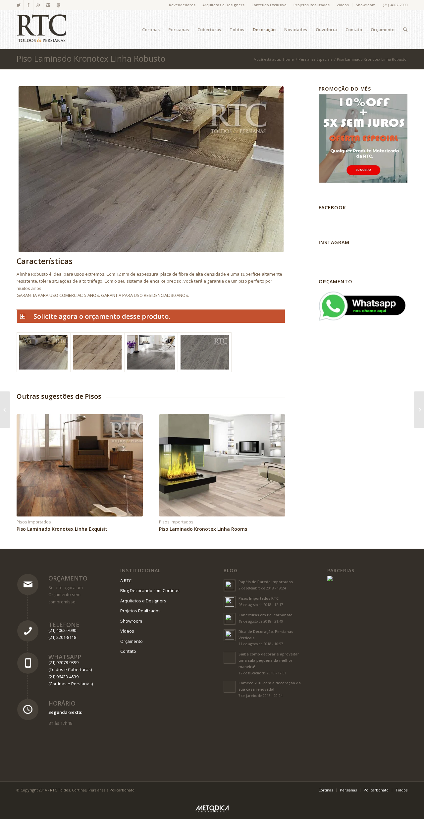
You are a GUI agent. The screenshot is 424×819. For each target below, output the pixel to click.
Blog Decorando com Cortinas (150, 590)
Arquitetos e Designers (223, 4)
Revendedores (182, 4)
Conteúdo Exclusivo (269, 4)
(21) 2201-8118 (62, 637)
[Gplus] (38, 5)
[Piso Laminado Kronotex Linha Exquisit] (5, 409)
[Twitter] (18, 5)
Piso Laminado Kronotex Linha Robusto (91, 58)
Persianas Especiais (315, 59)
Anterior (26, 459)
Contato (128, 651)
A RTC (126, 580)
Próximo (275, 459)
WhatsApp (64, 657)
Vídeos (343, 4)
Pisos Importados (34, 521)
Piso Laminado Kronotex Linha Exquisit (62, 529)
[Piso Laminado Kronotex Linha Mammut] (419, 409)
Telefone (64, 625)
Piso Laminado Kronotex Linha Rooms (203, 529)
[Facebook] (28, 5)
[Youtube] (58, 5)
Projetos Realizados (311, 4)
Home (288, 59)
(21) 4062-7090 (395, 4)
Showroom (366, 4)
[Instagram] (48, 5)
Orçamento (67, 578)
